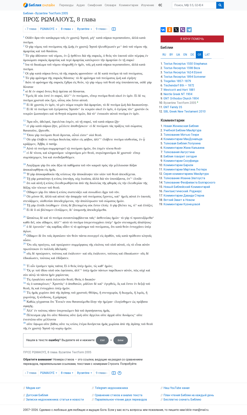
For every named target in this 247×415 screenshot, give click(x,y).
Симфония (95, 5)
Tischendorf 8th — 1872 (178, 85)
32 (24, 269)
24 (24, 204)
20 (24, 177)
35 (24, 291)
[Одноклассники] (169, 29)
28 (24, 234)
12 (24, 120)
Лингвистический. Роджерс (182, 191)
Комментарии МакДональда (182, 139)
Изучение (147, 5)
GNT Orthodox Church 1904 (181, 98)
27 (24, 225)
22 (24, 191)
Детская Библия (37, 395)
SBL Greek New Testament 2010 (184, 111)
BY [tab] (171, 54)
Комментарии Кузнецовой (181, 204)
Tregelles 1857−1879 (177, 81)
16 (24, 147)
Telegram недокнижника (111, 388)
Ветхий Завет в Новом (179, 200)
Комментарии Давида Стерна (183, 195)
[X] (176, 29)
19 (24, 173)
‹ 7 (30, 29)
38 (24, 314)
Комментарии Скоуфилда (180, 160)
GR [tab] (199, 54)
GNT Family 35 (172, 107)
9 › (101, 29)
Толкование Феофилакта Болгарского (189, 182)
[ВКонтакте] (163, 29)
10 (24, 103)
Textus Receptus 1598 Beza (181, 68)
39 (24, 323)
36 (24, 300)
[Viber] (182, 29)
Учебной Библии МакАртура (182, 130)
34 (24, 282)
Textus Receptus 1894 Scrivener (184, 76)
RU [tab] (164, 54)
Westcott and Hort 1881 (179, 89)
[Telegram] (189, 29)
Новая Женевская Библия (181, 126)
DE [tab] (192, 54)
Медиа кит (33, 388)
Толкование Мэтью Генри (181, 134)
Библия (28, 13)
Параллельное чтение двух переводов (121, 399)
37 (24, 309)
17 (24, 152)
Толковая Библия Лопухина (182, 143)
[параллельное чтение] (113, 29)
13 (24, 125)
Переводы (66, 5)
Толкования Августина (179, 152)
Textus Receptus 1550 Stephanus (185, 63)
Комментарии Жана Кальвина (183, 147)
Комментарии (128, 5)
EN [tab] (185, 54)
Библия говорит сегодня (180, 156)
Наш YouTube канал (176, 388)
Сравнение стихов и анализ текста (118, 395)
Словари (110, 5)
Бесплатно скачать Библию (182, 399)
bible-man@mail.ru (197, 410)
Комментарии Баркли (178, 165)
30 (24, 252)
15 (24, 138)
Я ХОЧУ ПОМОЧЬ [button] (192, 39)
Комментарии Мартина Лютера (185, 169)
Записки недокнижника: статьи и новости (55, 399)
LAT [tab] (207, 54)
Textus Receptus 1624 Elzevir (182, 72)
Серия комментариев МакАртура (186, 174)
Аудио (80, 5)
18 (24, 164)
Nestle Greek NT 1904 (177, 94)
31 (24, 265)
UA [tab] (178, 54)
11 (24, 108)
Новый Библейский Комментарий (186, 187)
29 (24, 243)
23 (24, 195)
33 (24, 278)
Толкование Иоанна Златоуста (184, 178)
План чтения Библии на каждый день (188, 395)
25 (24, 208)
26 (24, 216)
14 (24, 134)
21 (24, 182)
